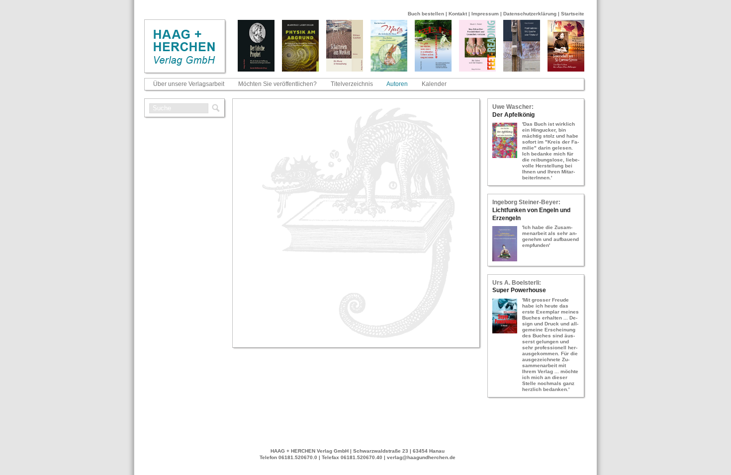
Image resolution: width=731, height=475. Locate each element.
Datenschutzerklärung (529, 13)
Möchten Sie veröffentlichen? (277, 83)
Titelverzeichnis (352, 83)
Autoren (397, 83)
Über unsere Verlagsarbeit (188, 83)
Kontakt (458, 13)
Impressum (485, 13)
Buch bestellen (426, 13)
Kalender (434, 83)
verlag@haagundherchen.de (421, 457)
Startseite (572, 13)
